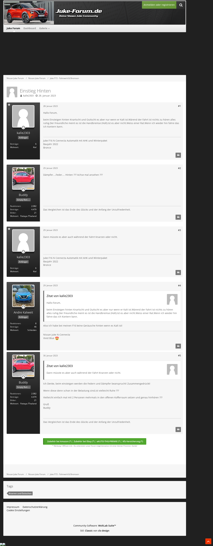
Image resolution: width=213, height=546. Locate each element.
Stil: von (94, 530)
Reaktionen (15, 206)
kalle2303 (28, 95)
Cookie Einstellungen (18, 510)
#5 (179, 355)
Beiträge (14, 143)
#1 (179, 106)
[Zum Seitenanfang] (208, 541)
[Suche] (181, 5)
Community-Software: (94, 525)
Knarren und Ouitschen (20, 493)
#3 (179, 230)
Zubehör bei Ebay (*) (84, 441)
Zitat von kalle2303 (60, 296)
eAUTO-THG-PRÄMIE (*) (108, 441)
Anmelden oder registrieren (159, 4)
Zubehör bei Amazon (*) (59, 441)
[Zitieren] (178, 155)
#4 (179, 285)
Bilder (13, 212)
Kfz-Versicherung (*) (133, 441)
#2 (179, 168)
